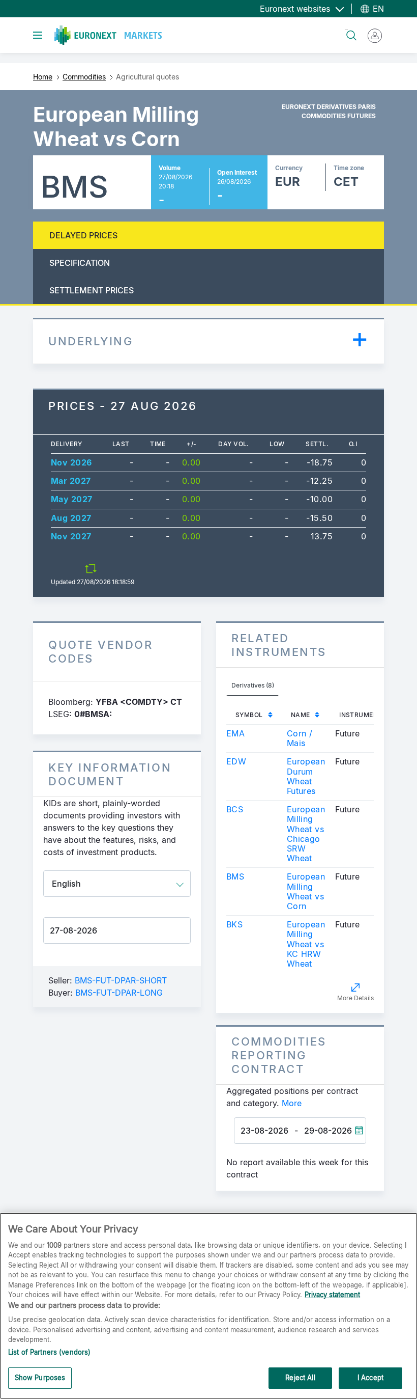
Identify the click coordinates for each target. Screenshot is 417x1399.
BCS (234, 809)
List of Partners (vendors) (49, 1352)
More (292, 1103)
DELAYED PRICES (83, 235)
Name (300, 715)
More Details (355, 998)
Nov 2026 (71, 462)
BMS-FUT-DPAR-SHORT (121, 980)
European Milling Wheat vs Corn (306, 891)
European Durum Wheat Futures (306, 776)
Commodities (84, 76)
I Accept (370, 1378)
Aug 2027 (71, 518)
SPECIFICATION (79, 263)
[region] (208, 1306)
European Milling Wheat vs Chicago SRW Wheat (306, 833)
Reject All (300, 1378)
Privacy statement (332, 1295)
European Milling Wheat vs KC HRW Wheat (306, 944)
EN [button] (377, 9)
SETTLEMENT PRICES (91, 290)
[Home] (108, 35)
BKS (234, 924)
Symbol (249, 715)
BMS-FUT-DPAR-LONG (119, 992)
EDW (236, 761)
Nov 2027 (71, 536)
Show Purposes (40, 1378)
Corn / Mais (300, 738)
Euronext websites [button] (296, 9)
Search (346, 29)
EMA (235, 733)
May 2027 (72, 499)
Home (42, 76)
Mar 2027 (71, 481)
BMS (235, 876)
